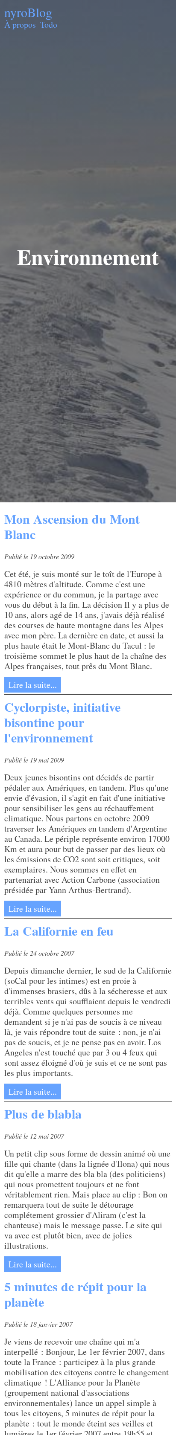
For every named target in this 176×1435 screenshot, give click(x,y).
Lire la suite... (33, 684)
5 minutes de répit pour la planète (75, 1294)
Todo (48, 24)
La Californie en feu (59, 930)
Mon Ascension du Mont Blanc (72, 526)
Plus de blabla (43, 1113)
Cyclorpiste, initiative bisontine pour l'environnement (62, 722)
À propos (20, 24)
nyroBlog (28, 11)
